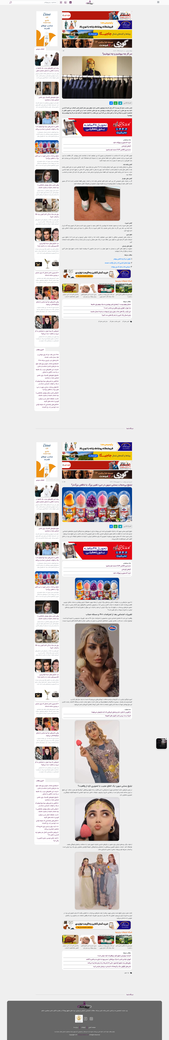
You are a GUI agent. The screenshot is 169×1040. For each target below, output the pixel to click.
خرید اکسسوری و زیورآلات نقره (122, 142)
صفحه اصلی (92, 1027)
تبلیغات (83, 1027)
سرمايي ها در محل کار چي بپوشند (120, 267)
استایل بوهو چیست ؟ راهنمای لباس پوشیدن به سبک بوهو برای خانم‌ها (111, 304)
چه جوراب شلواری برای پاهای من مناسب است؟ (117, 308)
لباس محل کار (125, 321)
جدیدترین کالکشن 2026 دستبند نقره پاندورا (118, 150)
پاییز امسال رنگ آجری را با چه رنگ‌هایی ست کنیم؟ (116, 315)
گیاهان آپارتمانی (126, 146)
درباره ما (75, 1027)
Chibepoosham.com (83, 1035)
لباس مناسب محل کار (115, 321)
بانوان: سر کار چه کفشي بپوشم (122, 259)
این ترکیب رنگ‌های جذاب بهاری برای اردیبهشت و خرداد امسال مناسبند (110, 312)
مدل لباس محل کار (102, 321)
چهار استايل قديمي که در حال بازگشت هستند (117, 263)
